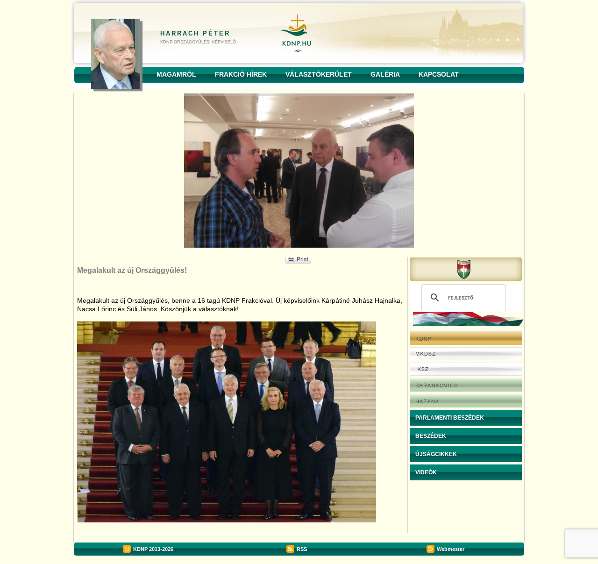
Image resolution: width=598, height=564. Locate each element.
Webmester (450, 549)
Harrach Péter (195, 33)
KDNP (140, 549)
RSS (302, 549)
